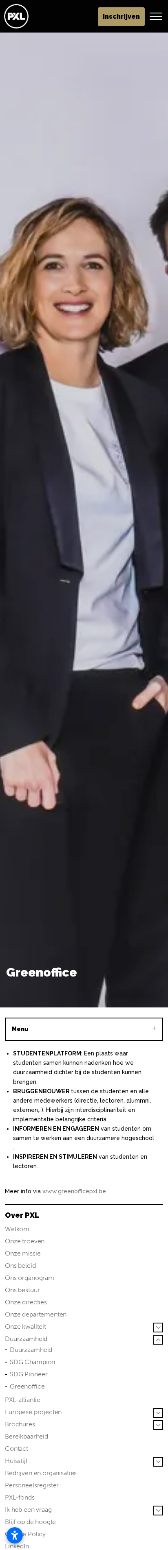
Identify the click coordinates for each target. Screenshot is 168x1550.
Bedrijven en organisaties (41, 1473)
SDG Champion (32, 1362)
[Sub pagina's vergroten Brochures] (158, 1425)
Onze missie (22, 1253)
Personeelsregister (32, 1485)
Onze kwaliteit (25, 1326)
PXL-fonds (20, 1497)
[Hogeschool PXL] (16, 16)
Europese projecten (33, 1412)
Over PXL (22, 1215)
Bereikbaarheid (26, 1436)
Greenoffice (27, 1386)
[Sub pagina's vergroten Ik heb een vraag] (158, 1510)
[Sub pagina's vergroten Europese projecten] (158, 1413)
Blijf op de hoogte (30, 1522)
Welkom (17, 1229)
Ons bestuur (22, 1290)
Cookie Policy (25, 1534)
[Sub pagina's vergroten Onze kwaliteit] (158, 1327)
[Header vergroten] (156, 16)
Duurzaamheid (26, 1339)
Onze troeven (24, 1241)
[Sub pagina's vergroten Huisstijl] (158, 1462)
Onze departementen (35, 1314)
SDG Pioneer (28, 1374)
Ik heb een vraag (28, 1509)
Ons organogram (29, 1278)
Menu (20, 1029)
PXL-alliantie (22, 1400)
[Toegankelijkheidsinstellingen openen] (15, 1535)
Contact (16, 1448)
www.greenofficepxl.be (74, 1191)
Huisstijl (16, 1461)
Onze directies (26, 1302)
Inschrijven (121, 16)
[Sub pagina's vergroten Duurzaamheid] (158, 1340)
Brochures (20, 1424)
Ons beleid (20, 1265)
